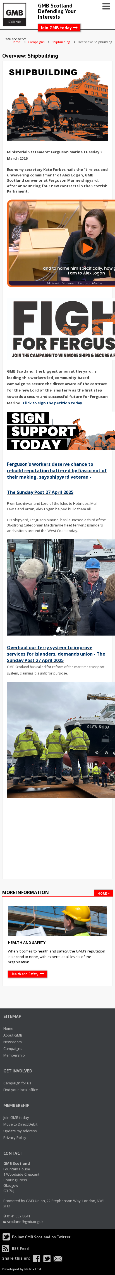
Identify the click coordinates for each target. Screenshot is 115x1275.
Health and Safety (26, 942)
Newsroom (12, 1041)
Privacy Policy (14, 1137)
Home (8, 1028)
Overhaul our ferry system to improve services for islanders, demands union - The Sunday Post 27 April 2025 (56, 653)
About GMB (12, 1035)
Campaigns (12, 1048)
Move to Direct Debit (20, 1124)
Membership (14, 1055)
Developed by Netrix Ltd (21, 1269)
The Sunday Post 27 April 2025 (40, 492)
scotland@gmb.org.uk (25, 1221)
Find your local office (20, 1089)
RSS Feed (20, 1248)
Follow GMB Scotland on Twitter (41, 1236)
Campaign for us (17, 1083)
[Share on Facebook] (36, 1258)
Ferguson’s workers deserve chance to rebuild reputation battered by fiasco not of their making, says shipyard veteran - (57, 470)
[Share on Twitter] (47, 1258)
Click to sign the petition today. (53, 402)
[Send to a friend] (58, 1258)
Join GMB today (56, 27)
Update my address (20, 1130)
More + (103, 893)
